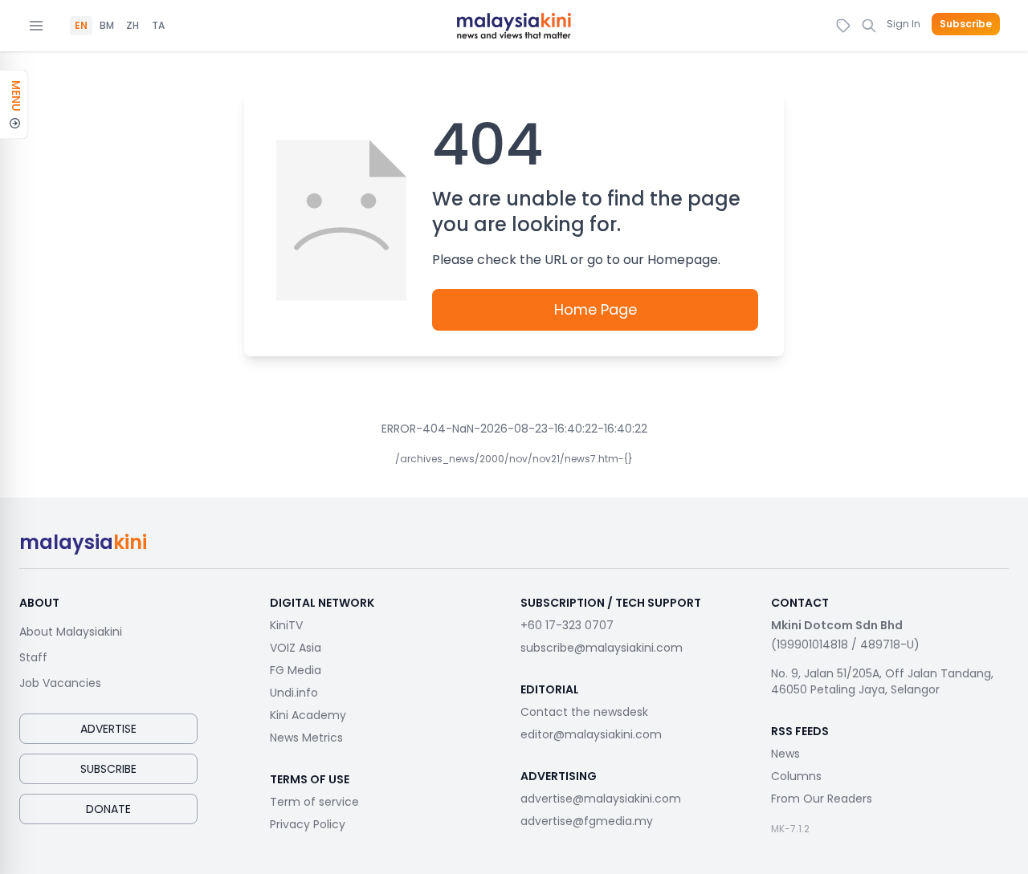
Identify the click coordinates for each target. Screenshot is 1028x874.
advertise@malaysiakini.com (600, 799)
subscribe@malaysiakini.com (601, 648)
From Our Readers (821, 799)
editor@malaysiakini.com (591, 734)
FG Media (295, 670)
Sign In (903, 23)
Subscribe (966, 24)
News (785, 754)
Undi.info (294, 693)
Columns (796, 776)
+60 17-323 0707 (567, 625)
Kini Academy (308, 715)
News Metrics (306, 738)
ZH (132, 25)
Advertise (108, 729)
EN (81, 25)
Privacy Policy (307, 824)
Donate (108, 809)
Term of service (314, 802)
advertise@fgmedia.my (586, 821)
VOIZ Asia (295, 648)
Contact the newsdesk (584, 712)
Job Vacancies (60, 683)
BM (107, 25)
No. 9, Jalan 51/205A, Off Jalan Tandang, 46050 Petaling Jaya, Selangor (882, 681)
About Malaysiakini (70, 632)
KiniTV (286, 625)
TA (158, 25)
